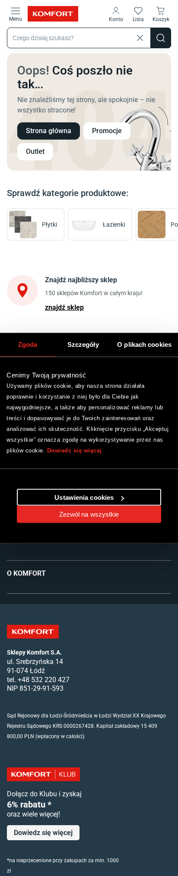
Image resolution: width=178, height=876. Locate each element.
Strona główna (48, 131)
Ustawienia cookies (84, 497)
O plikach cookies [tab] (144, 344)
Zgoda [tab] (28, 344)
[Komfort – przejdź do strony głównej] (33, 632)
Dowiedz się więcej (74, 450)
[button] (115, 13)
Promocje (107, 131)
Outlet (35, 151)
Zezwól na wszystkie (89, 514)
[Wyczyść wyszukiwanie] (140, 38)
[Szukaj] (160, 38)
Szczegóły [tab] (83, 344)
